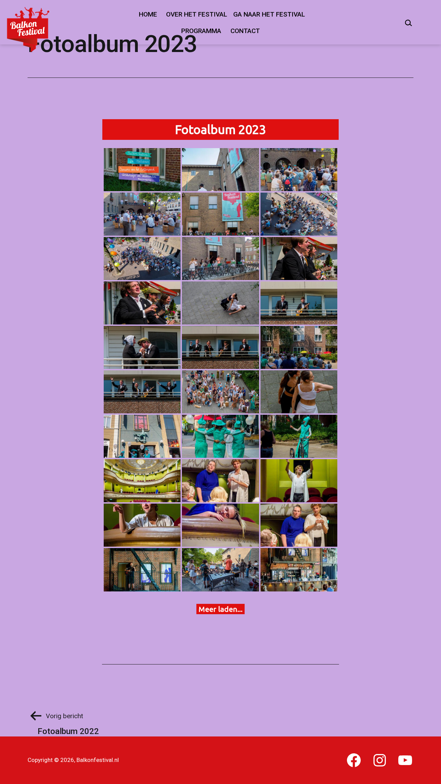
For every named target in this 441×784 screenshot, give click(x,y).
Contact (245, 31)
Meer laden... (220, 609)
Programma (201, 31)
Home (148, 14)
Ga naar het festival (269, 14)
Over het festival (196, 14)
